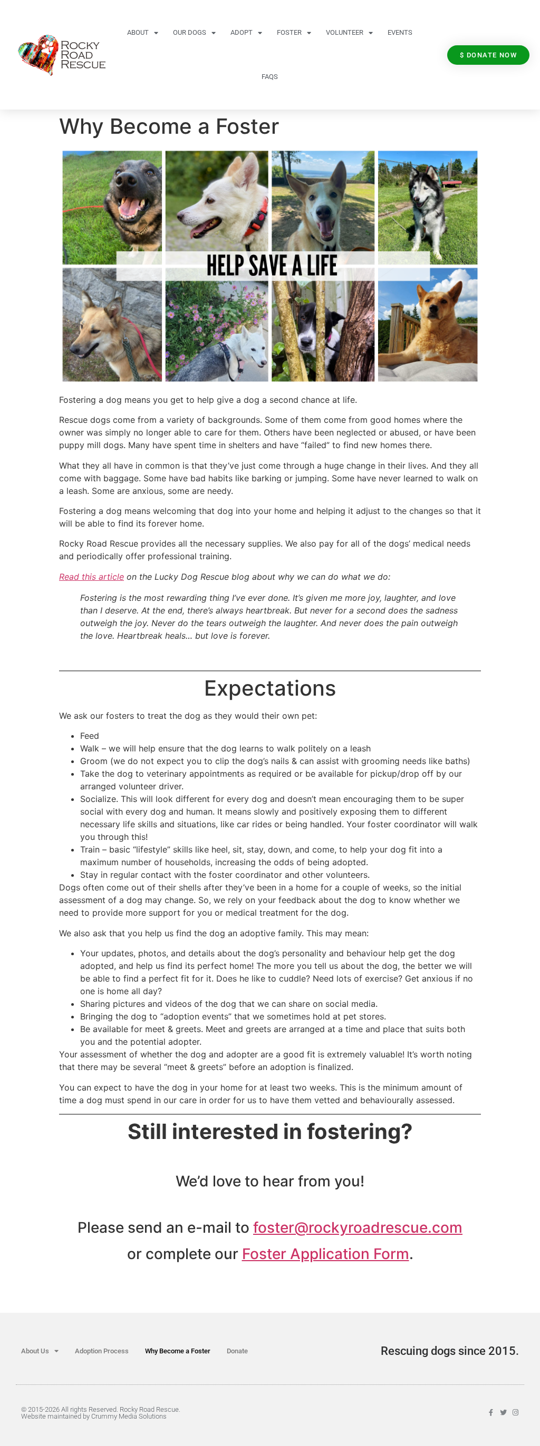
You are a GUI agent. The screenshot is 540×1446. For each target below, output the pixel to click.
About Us (35, 1351)
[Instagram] (515, 1412)
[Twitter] (503, 1412)
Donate (237, 1351)
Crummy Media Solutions (129, 1416)
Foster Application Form (325, 1254)
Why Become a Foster (177, 1351)
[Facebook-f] (491, 1412)
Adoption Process (102, 1351)
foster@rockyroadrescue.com (357, 1227)
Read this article (91, 576)
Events (400, 32)
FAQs (270, 77)
